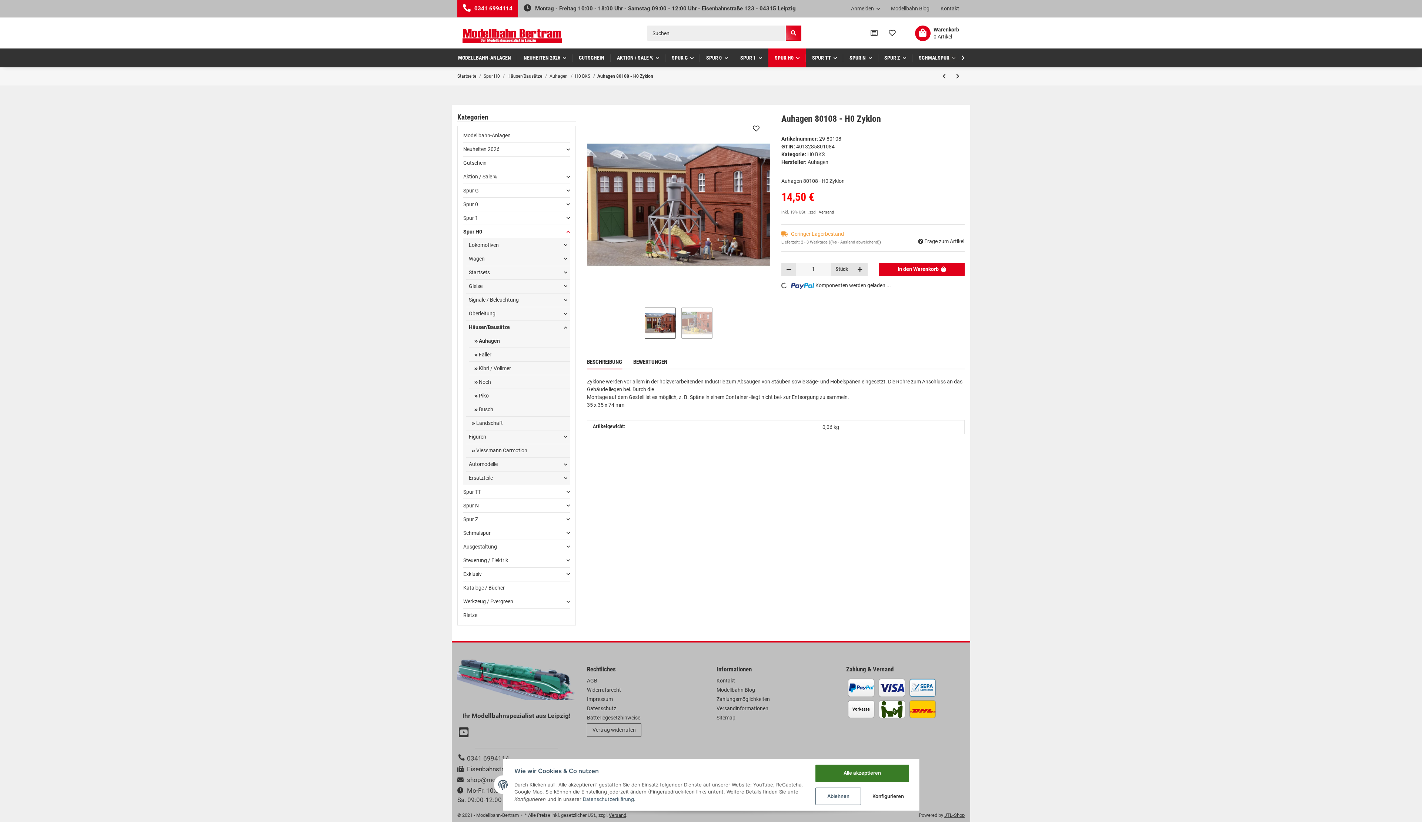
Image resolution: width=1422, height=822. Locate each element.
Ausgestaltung (480, 547)
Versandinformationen (742, 708)
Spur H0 (472, 232)
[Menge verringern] (788, 269)
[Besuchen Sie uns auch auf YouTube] (464, 733)
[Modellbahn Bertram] (512, 36)
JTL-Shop (954, 815)
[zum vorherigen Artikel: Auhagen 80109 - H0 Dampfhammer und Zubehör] (944, 76)
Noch (484, 382)
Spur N (471, 506)
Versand (826, 212)
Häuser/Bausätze (489, 327)
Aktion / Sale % (480, 177)
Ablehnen (838, 796)
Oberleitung (482, 313)
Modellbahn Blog (910, 8)
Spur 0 (470, 204)
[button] (865, 9)
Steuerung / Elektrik (485, 560)
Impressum (600, 699)
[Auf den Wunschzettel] (756, 128)
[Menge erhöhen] (859, 269)
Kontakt (950, 8)
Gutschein (475, 163)
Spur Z (470, 519)
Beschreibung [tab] (604, 362)
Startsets (479, 272)
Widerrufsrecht (604, 690)
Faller (484, 355)
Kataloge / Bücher (484, 588)
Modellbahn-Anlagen (487, 135)
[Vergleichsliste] (874, 33)
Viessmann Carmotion (501, 450)
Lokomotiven (484, 245)
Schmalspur (477, 533)
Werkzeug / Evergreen (488, 601)
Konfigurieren (888, 796)
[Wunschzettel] (892, 33)
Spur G (471, 191)
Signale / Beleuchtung (494, 300)
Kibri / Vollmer (494, 368)
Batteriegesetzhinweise (613, 718)
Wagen (477, 259)
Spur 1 (470, 218)
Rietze (470, 615)
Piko (483, 396)
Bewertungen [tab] (650, 362)
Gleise (476, 286)
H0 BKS (816, 154)
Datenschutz (601, 708)
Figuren (477, 437)
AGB (592, 681)
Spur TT (472, 492)
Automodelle (483, 464)
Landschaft (489, 423)
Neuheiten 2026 (481, 149)
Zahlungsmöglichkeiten (743, 699)
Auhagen (489, 341)
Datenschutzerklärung (608, 799)
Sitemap (726, 718)
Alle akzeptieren (862, 773)
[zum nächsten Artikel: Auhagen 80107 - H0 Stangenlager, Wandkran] (958, 76)
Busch (485, 409)
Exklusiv (472, 574)
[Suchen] (793, 33)
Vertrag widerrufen (614, 730)
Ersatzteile (481, 478)
